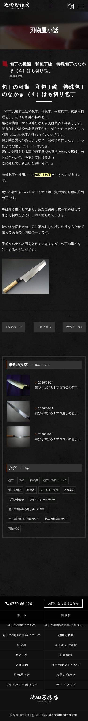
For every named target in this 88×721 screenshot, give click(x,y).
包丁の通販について (55, 480)
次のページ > (74, 327)
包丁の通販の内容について (23, 519)
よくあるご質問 (49, 490)
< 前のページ (13, 327)
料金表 (31, 490)
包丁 (11, 480)
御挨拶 (34, 480)
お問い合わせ (16, 499)
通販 (21, 480)
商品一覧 (13, 528)
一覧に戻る (44, 327)
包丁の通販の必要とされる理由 (26, 509)
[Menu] (81, 6)
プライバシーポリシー (42, 499)
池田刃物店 (14, 490)
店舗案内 (69, 490)
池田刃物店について (56, 519)
